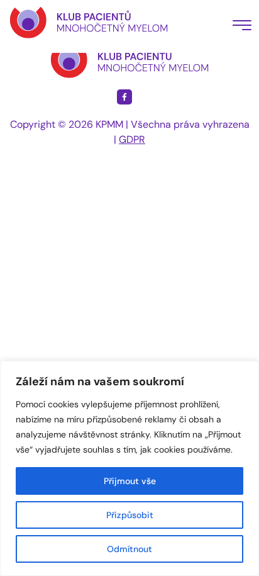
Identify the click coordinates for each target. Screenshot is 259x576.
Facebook (124, 96)
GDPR (132, 139)
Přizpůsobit (129, 515)
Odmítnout (129, 549)
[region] (129, 468)
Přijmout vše (130, 481)
